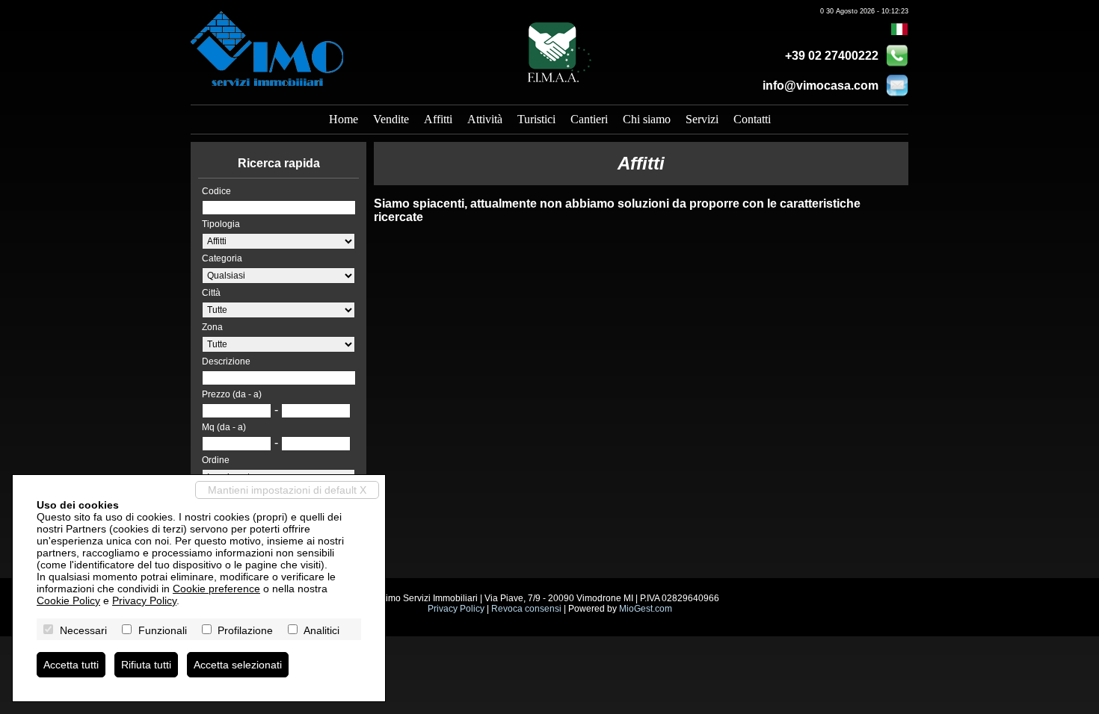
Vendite (391, 119)
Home (343, 119)
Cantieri (589, 119)
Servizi (702, 119)
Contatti (752, 119)
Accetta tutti (71, 665)
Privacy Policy (456, 608)
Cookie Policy (68, 600)
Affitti (438, 119)
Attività (484, 119)
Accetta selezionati (238, 665)
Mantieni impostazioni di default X (287, 490)
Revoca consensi (526, 608)
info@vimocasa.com (820, 85)
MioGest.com (645, 608)
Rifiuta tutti (146, 665)
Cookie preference (216, 589)
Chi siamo (647, 119)
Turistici (536, 119)
